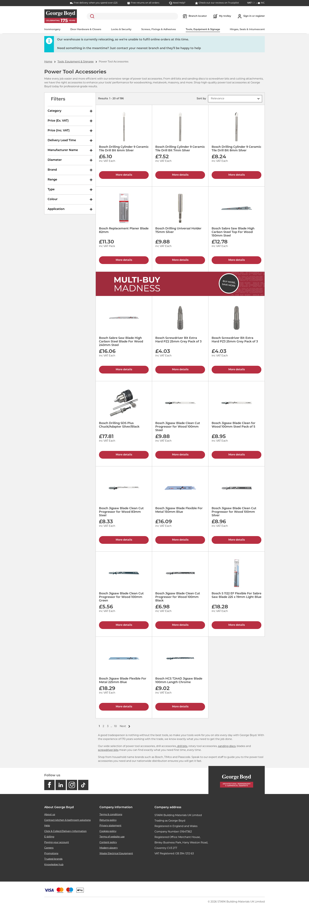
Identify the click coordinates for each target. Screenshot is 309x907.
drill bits (182, 746)
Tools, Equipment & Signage (203, 29)
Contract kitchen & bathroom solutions (67, 820)
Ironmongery (52, 29)
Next (123, 726)
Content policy (108, 842)
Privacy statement (110, 826)
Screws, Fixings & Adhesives (158, 29)
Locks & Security (121, 29)
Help (47, 826)
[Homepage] (236, 780)
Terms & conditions (110, 814)
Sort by (201, 98)
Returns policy (108, 820)
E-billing (49, 837)
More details (124, 175)
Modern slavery (108, 848)
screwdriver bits (108, 750)
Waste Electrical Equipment (116, 853)
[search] (132, 16)
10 (115, 726)
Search (91, 16)
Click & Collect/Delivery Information (65, 831)
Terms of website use (112, 837)
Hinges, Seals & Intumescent (247, 29)
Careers (48, 848)
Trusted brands (53, 859)
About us (49, 814)
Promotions (51, 853)
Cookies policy (107, 831)
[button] (235, 98)
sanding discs (227, 746)
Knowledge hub (53, 865)
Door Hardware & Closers (85, 29)
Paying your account (56, 842)
